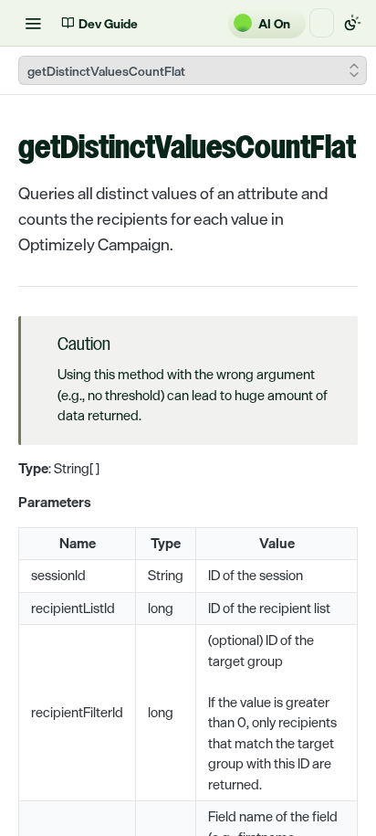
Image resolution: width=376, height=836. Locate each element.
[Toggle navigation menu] (32, 22)
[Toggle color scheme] (352, 22)
